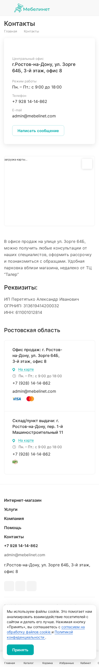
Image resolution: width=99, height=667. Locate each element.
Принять (20, 649)
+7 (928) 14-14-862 (31, 383)
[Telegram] (9, 586)
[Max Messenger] (31, 586)
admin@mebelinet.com (34, 391)
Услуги (11, 509)
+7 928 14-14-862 (29, 101)
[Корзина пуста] (91, 7)
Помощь (12, 527)
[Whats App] (20, 586)
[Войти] (79, 7)
